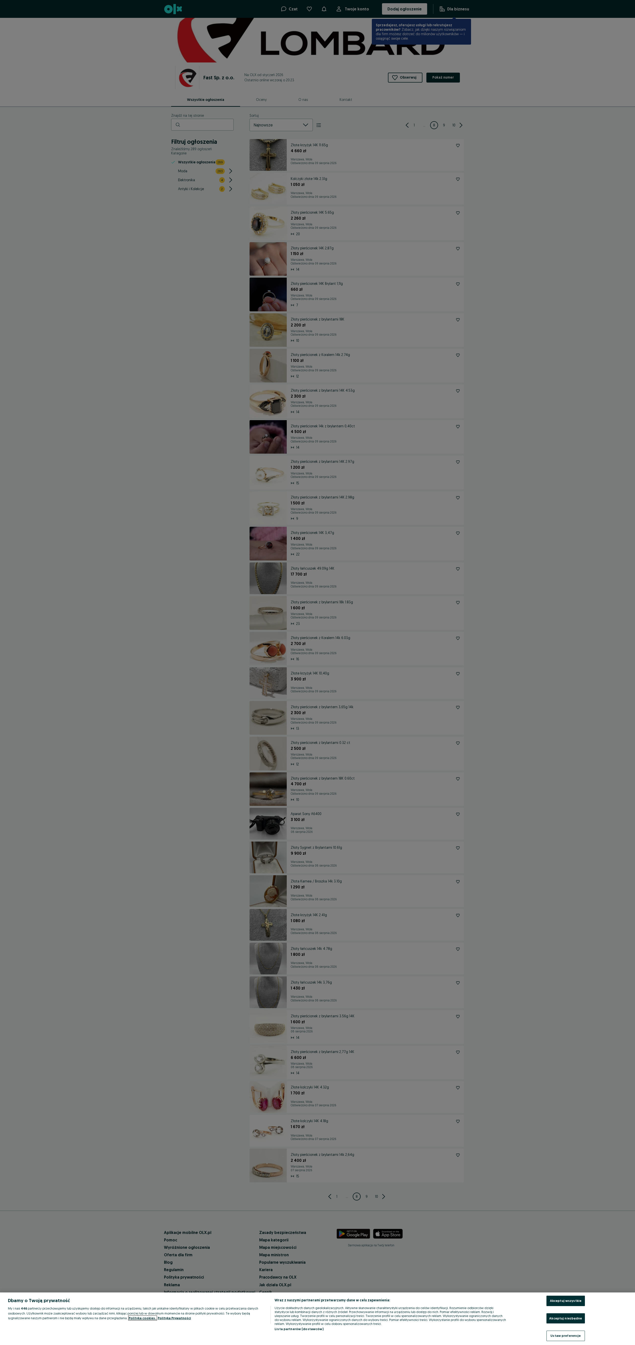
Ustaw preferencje (565, 1336)
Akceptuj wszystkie (565, 1301)
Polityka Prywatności (174, 1318)
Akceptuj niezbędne (565, 1318)
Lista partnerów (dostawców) (299, 1329)
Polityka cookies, (143, 1318)
